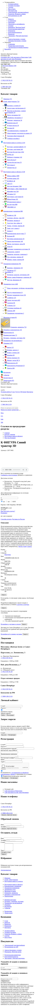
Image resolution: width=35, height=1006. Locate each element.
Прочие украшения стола (16, 295)
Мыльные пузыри (10, 317)
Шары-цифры (13, 176)
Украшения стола (10, 284)
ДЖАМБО (11, 207)
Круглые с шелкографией (16, 147)
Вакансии (11, 34)
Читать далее (22, 546)
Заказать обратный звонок (8, 815)
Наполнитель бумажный (16, 365)
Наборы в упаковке (14, 157)
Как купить (11, 9)
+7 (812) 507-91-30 (6, 671)
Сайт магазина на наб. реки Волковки (16, 58)
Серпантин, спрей (13, 252)
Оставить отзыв (5, 852)
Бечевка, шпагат (13, 350)
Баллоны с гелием (13, 105)
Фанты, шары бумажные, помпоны (19, 277)
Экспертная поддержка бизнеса (18, 47)
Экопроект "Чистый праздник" (18, 36)
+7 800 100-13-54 (6, 404)
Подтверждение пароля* (8, 748)
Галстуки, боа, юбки (14, 223)
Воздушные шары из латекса (14, 142)
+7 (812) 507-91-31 (6, 689)
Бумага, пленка (13, 352)
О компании (12, 20)
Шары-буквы (12, 199)
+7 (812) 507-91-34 (6, 658)
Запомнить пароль (6, 711)
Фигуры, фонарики (14, 280)
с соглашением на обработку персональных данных (15, 773)
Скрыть (29, 546)
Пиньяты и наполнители (12, 330)
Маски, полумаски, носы (16, 244)
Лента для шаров (13, 115)
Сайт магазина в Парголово (19, 57)
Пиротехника (8, 332)
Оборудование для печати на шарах (19, 133)
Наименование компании (9, 754)
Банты (10, 347)
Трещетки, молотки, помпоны (17, 254)
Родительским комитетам (16, 29)
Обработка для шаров (15, 117)
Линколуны (11, 167)
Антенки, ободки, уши (15, 218)
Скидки (10, 7)
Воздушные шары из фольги (14, 172)
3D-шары (11, 194)
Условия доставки (14, 5)
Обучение (23, 392)
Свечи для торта (13, 300)
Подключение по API (15, 15)
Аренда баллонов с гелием (16, 39)
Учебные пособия (13, 138)
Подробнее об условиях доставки (11, 634)
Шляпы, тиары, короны (15, 259)
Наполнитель (12, 363)
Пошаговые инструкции (16, 46)
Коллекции (7, 372)
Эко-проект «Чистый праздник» (14, 958)
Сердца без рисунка (14, 162)
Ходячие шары (13, 178)
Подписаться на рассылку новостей (14, 776)
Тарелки (11, 310)
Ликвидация (8, 380)
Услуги (17, 392)
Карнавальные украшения (13, 211)
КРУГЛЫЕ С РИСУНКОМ (17, 189)
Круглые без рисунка (15, 152)
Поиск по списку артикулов (10, 410)
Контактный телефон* (8, 758)
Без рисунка (12, 204)
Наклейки (9, 272)
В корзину (4, 513)
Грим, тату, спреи (13, 228)
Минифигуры (12, 191)
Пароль (3, 708)
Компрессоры (12, 123)
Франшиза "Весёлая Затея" (16, 27)
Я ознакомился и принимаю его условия (16, 773)
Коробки (10, 355)
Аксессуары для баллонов (16, 108)
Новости (11, 19)
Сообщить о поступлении (9, 475)
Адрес (3, 761)
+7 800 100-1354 (6, 86)
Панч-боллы (11, 160)
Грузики (10, 128)
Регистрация (10, 715)
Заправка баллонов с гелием (17, 41)
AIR (9, 183)
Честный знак (12, 10)
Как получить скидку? (8, 511)
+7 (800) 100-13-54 (6, 696)
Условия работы (13, 4)
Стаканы (11, 305)
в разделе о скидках (23, 604)
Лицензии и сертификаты (16, 24)
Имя (2, 824)
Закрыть (3, 594)
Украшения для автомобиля (12, 340)
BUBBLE (11, 181)
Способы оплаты (6, 519)
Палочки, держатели (14, 120)
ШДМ (10, 154)
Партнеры (11, 22)
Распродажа (8, 378)
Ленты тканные (13, 358)
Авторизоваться (6, 870)
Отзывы (10, 25)
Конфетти (11, 215)
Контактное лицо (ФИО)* (9, 750)
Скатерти (11, 303)
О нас (13, 392)
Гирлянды (11, 270)
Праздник (7, 554)
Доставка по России (18, 519)
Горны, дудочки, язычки (15, 226)
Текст (2, 850)
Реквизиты (11, 31)
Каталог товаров (9, 434)
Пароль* (3, 746)
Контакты (7, 49)
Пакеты (11, 368)
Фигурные (11, 165)
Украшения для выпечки (15, 313)
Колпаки (10, 236)
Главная (7, 433)
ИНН (2, 759)
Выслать (3, 735)
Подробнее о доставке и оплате (11, 624)
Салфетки (11, 297)
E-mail (3, 706)
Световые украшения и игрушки (18, 249)
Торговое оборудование (15, 136)
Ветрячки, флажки (13, 220)
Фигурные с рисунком (15, 196)
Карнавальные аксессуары (16, 233)
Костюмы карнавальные (15, 239)
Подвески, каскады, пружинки (18, 275)
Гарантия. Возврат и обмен (13, 934)
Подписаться (23, 967)
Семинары (11, 44)
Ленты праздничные (15, 241)
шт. (4, 501)
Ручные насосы (13, 125)
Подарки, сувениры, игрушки (14, 338)
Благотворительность (15, 32)
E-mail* (3, 744)
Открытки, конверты (18, 327)
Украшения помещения (12, 264)
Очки (9, 246)
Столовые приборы (14, 308)
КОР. (14, 501)
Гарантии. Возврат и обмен (17, 14)
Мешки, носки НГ (13, 360)
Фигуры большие (14, 186)
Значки (10, 231)
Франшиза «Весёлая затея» (13, 952)
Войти (3, 715)
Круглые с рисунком (15, 149)
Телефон (3, 826)
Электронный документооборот (18, 12)
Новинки (7, 99)
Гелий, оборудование (11, 101)
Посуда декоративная (14, 292)
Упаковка (8, 343)
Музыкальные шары (14, 202)
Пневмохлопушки (10, 335)
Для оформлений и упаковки (17, 130)
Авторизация (11, 735)
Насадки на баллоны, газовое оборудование (15, 111)
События (6, 375)
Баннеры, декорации (15, 268)
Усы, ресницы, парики (15, 257)
